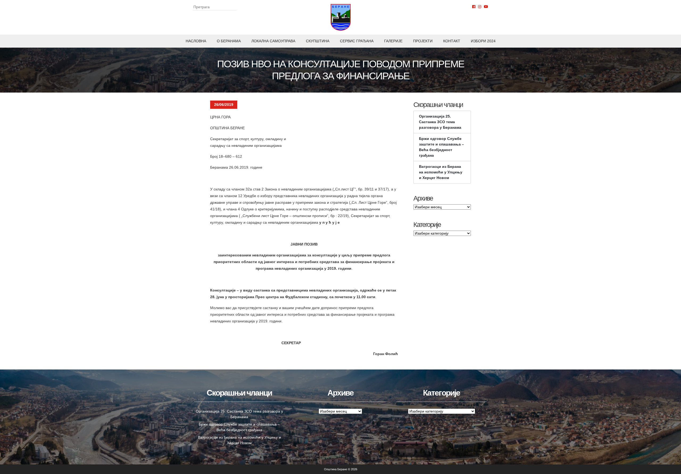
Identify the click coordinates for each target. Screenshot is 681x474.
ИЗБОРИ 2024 (483, 41)
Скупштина (317, 41)
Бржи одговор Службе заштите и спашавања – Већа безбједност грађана (441, 146)
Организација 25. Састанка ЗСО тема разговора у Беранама (440, 122)
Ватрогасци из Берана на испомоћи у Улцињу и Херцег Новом (440, 172)
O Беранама (229, 41)
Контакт (451, 41)
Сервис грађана (356, 41)
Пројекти (423, 41)
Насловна (196, 41)
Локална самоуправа (273, 41)
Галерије (393, 41)
